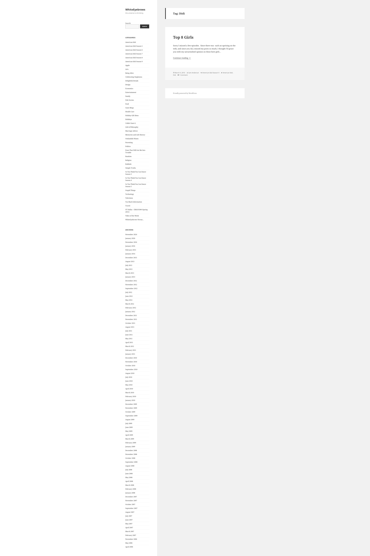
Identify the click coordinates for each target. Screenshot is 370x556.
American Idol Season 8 (134, 58)
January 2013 (130, 277)
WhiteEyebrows (135, 9)
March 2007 (129, 531)
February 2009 (130, 443)
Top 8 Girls (183, 37)
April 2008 (129, 481)
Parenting (129, 142)
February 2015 (130, 250)
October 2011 (130, 323)
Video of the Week (132, 216)
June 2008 (129, 474)
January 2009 (130, 447)
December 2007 (131, 497)
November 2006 (131, 539)
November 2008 (131, 454)
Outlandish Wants (131, 139)
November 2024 (131, 234)
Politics (128, 146)
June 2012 (129, 296)
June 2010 (129, 381)
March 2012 (129, 304)
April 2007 (129, 527)
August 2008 (129, 466)
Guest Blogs (129, 108)
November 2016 (131, 242)
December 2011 (131, 315)
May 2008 (128, 477)
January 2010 (130, 400)
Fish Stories (129, 100)
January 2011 (130, 354)
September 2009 (131, 416)
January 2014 (130, 254)
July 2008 (128, 470)
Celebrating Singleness (133, 77)
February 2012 (130, 308)
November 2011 (131, 319)
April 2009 (129, 435)
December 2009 (131, 404)
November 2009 (131, 408)
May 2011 (128, 339)
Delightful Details (131, 81)
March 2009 (129, 439)
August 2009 (129, 420)
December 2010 (131, 358)
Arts (126, 69)
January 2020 (130, 238)
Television (129, 198)
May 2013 (128, 269)
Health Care (129, 112)
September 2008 (131, 462)
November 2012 (131, 285)
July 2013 (128, 265)
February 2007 (130, 535)
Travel (127, 206)
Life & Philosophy (131, 127)
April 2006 (129, 547)
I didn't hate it (130, 123)
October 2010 (130, 366)
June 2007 (129, 520)
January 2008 (130, 493)
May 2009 (128, 431)
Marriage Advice (131, 131)
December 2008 (131, 450)
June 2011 (129, 335)
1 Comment (183, 75)
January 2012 (130, 312)
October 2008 (130, 458)
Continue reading (182, 58)
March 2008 (129, 485)
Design (127, 85)
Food (127, 104)
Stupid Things (130, 190)
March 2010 (129, 393)
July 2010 (128, 377)
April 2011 (129, 342)
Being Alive (129, 73)
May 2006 (128, 543)
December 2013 (131, 258)
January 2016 (130, 246)
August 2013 (129, 261)
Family (127, 96)
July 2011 (128, 331)
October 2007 (130, 504)
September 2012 (131, 288)
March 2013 (129, 273)
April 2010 (129, 389)
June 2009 (129, 427)
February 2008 (130, 489)
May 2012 (128, 300)
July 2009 (128, 423)
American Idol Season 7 (134, 54)
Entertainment (130, 92)
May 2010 (128, 385)
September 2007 (131, 508)
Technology (129, 194)
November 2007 (131, 501)
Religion (128, 160)
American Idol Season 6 (134, 50)
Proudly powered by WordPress (185, 93)
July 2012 (128, 292)
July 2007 (128, 516)
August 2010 (129, 373)
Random (128, 156)
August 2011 (129, 327)
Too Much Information (133, 202)
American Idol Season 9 (134, 61)
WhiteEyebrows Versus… (134, 220)
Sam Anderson (193, 73)
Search (128, 23)
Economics (129, 88)
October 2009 (130, 412)
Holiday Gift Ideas (132, 115)
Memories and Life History (135, 135)
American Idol (130, 42)
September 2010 (131, 369)
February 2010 (130, 396)
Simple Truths (130, 168)
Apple (127, 65)
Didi (174, 75)
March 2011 (129, 346)
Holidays (128, 119)
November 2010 (131, 362)
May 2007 (128, 524)
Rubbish (128, 164)
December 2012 (131, 281)
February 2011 (130, 350)
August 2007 (129, 512)
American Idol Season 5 (134, 46)
